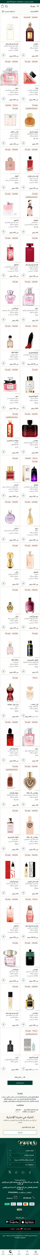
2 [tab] (30, 41)
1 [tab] (36, 41)
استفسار (10, 1198)
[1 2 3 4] (10, 32)
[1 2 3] (30, 32)
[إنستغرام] (16, 1172)
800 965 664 (27, 1198)
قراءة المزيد (20, 1105)
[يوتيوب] (23, 1172)
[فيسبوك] (30, 1172)
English (12, 1229)
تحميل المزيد (20, 1083)
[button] (19, 1229)
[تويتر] (10, 1172)
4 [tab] (3, 41)
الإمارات (18, 1229)
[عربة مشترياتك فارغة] (2, 6)
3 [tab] (23, 41)
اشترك (20, 1132)
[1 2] (10, 164)
